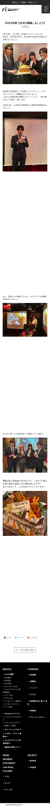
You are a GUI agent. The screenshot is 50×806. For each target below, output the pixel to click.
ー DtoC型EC (7, 683)
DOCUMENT (9, 763)
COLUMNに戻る (27, 650)
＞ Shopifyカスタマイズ (11, 713)
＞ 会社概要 (32, 675)
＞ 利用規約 (32, 711)
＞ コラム (6, 776)
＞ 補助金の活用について (12, 747)
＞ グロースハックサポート (12, 729)
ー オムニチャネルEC (10, 686)
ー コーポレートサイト (11, 704)
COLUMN (7, 771)
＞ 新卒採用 (32, 761)
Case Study (8, 767)
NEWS (6, 755)
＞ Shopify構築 (8, 674)
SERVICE (7, 669)
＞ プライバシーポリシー (37, 717)
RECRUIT (32, 755)
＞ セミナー (7, 783)
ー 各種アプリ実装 (9, 726)
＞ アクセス (32, 694)
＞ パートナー (33, 688)
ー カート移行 (7, 707)
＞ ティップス (8, 789)
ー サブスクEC (8, 698)
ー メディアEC (8, 695)
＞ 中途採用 (32, 767)
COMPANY (33, 669)
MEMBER (7, 759)
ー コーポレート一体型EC (12, 701)
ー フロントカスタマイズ (11, 723)
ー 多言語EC (7, 680)
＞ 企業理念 (32, 681)
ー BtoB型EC (7, 678)
